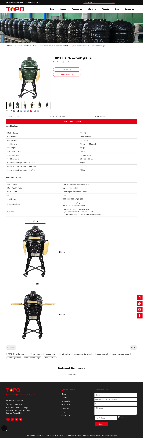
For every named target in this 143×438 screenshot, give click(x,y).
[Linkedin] (12, 419)
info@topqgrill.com (16, 3)
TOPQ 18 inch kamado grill (17, 354)
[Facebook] (8, 419)
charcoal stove (49, 358)
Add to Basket (66, 75)
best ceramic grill (101, 354)
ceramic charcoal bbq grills (121, 354)
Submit (101, 424)
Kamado (64, 397)
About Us (65, 408)
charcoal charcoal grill (32, 358)
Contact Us (65, 415)
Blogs (63, 412)
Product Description (71, 121)
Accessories (65, 401)
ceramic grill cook (14, 358)
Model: (10, 116)
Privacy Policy (95, 435)
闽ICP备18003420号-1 (109, 435)
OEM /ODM (65, 405)
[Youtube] (16, 419)
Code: (94, 116)
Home (63, 394)
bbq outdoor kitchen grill (83, 354)
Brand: (52, 116)
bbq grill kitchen (64, 354)
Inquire (65, 70)
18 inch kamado (36, 354)
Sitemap (86, 435)
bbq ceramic (50, 354)
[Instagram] (20, 419)
